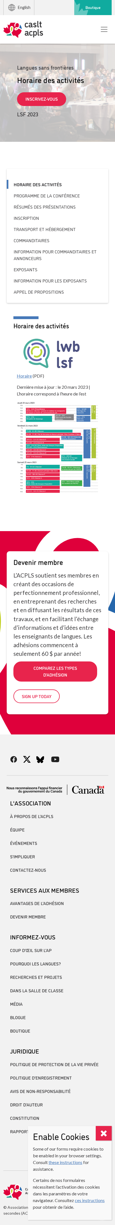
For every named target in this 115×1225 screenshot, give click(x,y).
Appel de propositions (39, 292)
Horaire (24, 375)
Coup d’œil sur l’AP (31, 950)
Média (16, 1004)
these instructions (65, 1162)
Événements (23, 843)
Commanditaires (31, 240)
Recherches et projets (36, 977)
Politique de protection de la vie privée (54, 1064)
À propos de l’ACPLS (31, 816)
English (24, 7)
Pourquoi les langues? (35, 963)
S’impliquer (22, 856)
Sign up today (36, 696)
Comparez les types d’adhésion (55, 671)
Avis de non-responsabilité (40, 1091)
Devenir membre (28, 916)
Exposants (25, 269)
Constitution (24, 1118)
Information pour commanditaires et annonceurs (55, 254)
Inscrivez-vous (41, 99)
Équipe (17, 829)
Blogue (18, 1017)
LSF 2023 (27, 114)
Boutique (92, 7)
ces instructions (90, 1200)
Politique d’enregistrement (41, 1078)
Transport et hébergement (45, 229)
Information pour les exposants (50, 280)
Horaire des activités (38, 184)
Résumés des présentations (45, 207)
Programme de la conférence (47, 195)
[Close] (104, 1133)
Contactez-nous (28, 870)
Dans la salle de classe (36, 990)
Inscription (26, 218)
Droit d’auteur (26, 1104)
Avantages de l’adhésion (37, 903)
